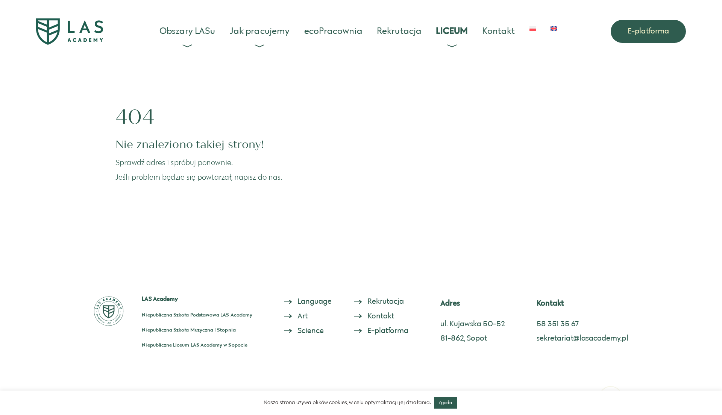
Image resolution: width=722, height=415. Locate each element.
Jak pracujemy (260, 31)
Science (310, 331)
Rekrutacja (399, 31)
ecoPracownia (333, 31)
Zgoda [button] (445, 402)
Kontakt (498, 31)
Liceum (452, 31)
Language (314, 301)
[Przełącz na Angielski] (554, 28)
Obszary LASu (187, 31)
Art (302, 316)
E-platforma (648, 31)
